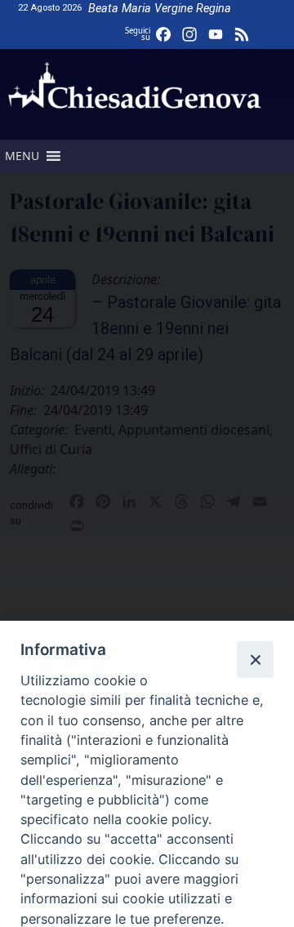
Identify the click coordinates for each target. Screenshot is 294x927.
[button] (22, 156)
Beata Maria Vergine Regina (159, 9)
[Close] (255, 659)
